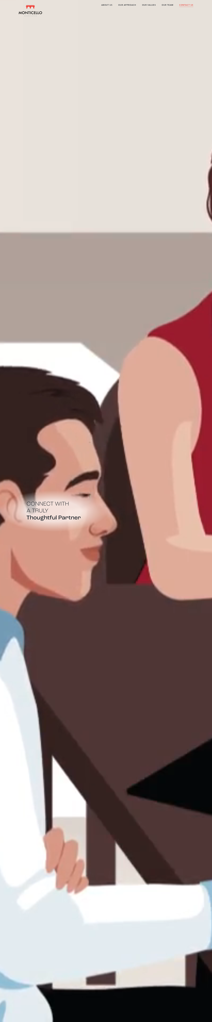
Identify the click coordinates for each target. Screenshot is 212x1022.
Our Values (149, 5)
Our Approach (127, 5)
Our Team (167, 5)
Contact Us (186, 5)
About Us (107, 5)
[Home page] (30, 11)
